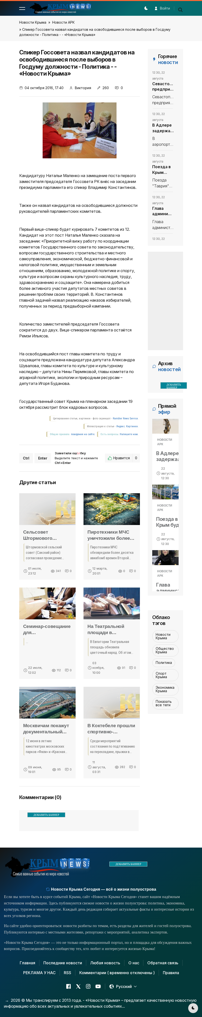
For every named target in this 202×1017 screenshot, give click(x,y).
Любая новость (105, 962)
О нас (133, 962)
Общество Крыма (165, 650)
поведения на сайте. (82, 434)
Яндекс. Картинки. (127, 426)
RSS (67, 972)
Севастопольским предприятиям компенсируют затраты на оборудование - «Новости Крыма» (163, 86)
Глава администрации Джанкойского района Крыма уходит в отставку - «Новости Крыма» (163, 211)
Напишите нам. (129, 434)
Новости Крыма (32, 22)
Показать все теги (164, 703)
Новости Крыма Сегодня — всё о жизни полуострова (103, 889)
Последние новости (62, 962)
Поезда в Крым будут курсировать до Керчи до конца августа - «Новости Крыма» (163, 169)
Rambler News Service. (125, 418)
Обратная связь (162, 962)
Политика (164, 662)
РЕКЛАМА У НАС (39, 972)
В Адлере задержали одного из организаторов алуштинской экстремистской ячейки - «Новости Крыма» (163, 128)
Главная (27, 962)
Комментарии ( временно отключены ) (117, 972)
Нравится (125, 458)
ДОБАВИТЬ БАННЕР (46, 814)
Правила (171, 972)
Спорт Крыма (161, 675)
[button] (22, 8)
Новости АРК (63, 22)
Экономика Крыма (165, 689)
